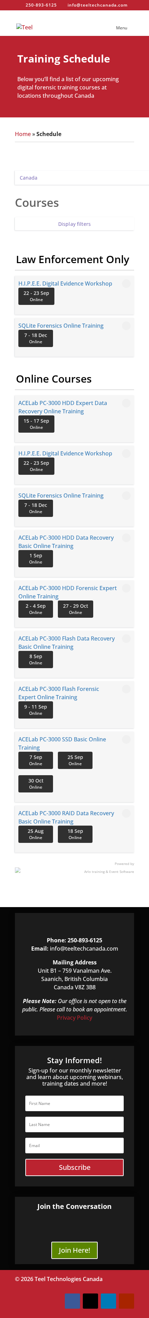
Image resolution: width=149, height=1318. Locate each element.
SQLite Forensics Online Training (61, 325)
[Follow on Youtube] (126, 1301)
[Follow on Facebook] (72, 1301)
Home (23, 134)
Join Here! (74, 1250)
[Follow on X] (90, 1301)
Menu (121, 28)
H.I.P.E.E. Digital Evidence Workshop (65, 283)
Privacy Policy (74, 1017)
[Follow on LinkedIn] (108, 1301)
